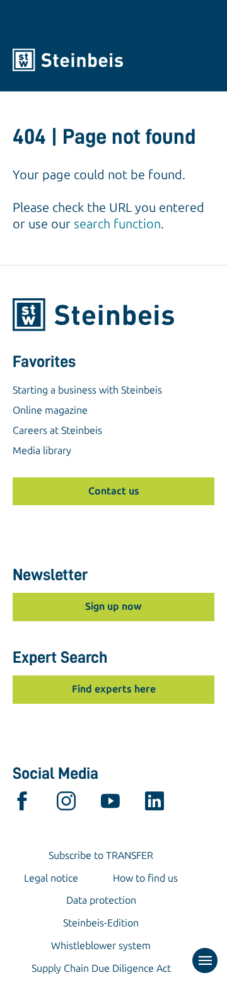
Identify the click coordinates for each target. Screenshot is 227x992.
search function (117, 223)
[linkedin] (154, 804)
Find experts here (114, 689)
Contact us (113, 491)
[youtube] (110, 804)
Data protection (101, 900)
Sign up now (113, 606)
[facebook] (22, 804)
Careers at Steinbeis (57, 430)
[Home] (113, 60)
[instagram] (66, 804)
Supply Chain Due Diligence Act (101, 968)
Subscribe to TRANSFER (101, 855)
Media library (42, 451)
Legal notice (51, 878)
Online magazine (50, 410)
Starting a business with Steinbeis (87, 390)
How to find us (145, 878)
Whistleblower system (101, 946)
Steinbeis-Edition (101, 923)
